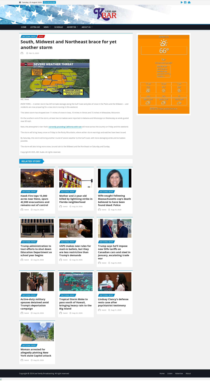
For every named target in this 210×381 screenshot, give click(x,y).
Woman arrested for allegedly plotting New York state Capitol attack (36, 352)
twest (26, 209)
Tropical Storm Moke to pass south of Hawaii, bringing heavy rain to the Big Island (75, 303)
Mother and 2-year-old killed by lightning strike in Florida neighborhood (76, 199)
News (46, 27)
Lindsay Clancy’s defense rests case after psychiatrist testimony (113, 302)
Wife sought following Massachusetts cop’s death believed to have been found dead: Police (114, 200)
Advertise (72, 27)
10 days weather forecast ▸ (163, 109)
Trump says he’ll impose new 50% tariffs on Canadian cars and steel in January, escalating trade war (114, 252)
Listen (169, 373)
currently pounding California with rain (65, 127)
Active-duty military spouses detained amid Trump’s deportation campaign (35, 303)
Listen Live (35, 27)
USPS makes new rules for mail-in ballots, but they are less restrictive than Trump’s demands (75, 250)
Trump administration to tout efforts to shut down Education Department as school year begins (36, 250)
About (188, 373)
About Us (86, 27)
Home (23, 27)
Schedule (58, 27)
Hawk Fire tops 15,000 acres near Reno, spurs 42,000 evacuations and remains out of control (35, 200)
